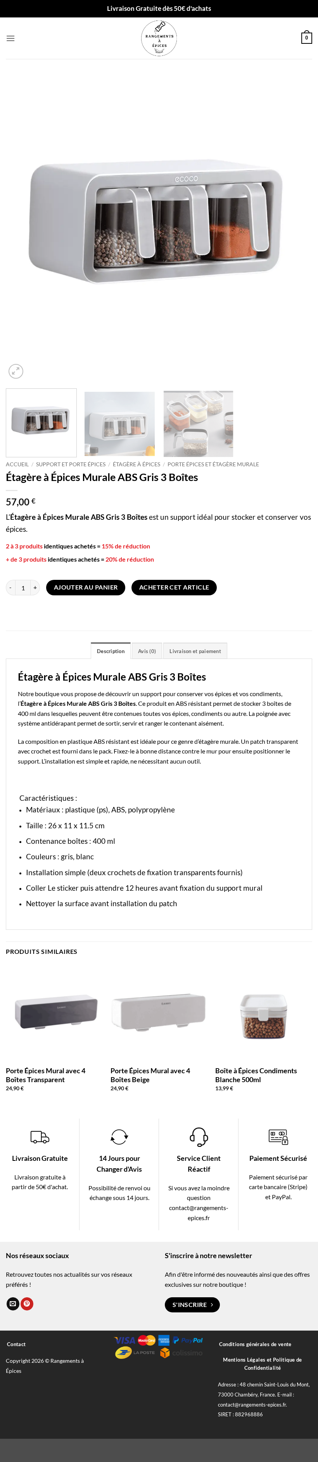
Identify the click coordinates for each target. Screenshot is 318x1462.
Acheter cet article (174, 587)
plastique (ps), (87, 809)
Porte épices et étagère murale (213, 464)
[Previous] (22, 227)
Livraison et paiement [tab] (195, 651)
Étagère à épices (136, 464)
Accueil (17, 464)
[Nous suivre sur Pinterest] (27, 1303)
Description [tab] (110, 651)
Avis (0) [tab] (147, 651)
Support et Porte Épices (70, 464)
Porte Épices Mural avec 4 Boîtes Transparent (45, 1075)
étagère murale (218, 741)
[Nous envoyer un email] (13, 1303)
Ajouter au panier (86, 587)
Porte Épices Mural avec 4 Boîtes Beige (150, 1075)
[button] (10, 38)
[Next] (296, 227)
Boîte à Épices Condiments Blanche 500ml (256, 1075)
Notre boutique (38, 693)
